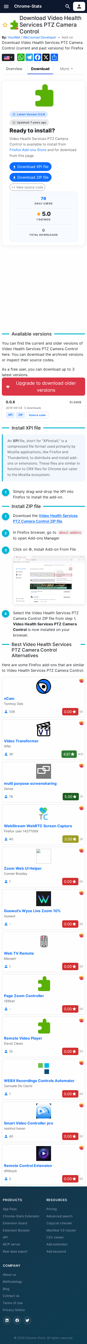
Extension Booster (16, 1230)
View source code (29, 187)
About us (9, 1274)
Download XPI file (32, 166)
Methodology (12, 1281)
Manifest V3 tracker (61, 1230)
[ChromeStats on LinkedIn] (7, 1320)
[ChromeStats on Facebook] (17, 1320)
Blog (6, 1289)
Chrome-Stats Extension (21, 1216)
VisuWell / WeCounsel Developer (32, 37)
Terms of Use (13, 1303)
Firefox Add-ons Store (28, 150)
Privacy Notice (14, 1310)
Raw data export (15, 1251)
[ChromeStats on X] (27, 1320)
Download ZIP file (32, 177)
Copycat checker (59, 1223)
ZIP (20, 415)
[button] (6, 6)
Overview (14, 68)
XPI (10, 415)
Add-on (67, 37)
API (5, 1237)
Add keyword (56, 1251)
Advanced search (59, 1216)
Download (40, 68)
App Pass (10, 1209)
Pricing (51, 1209)
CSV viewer (55, 1237)
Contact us (11, 1296)
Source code (37, 415)
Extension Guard (15, 1223)
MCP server (11, 1244)
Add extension (57, 1244)
